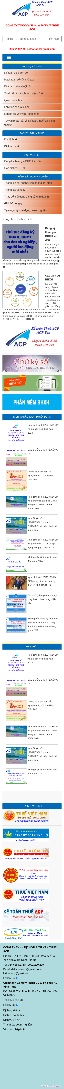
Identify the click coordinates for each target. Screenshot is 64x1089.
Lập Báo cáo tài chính (17, 107)
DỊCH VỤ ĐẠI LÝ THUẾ (32, 133)
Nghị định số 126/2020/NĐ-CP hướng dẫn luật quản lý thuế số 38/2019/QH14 (42, 581)
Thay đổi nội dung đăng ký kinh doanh (26, 196)
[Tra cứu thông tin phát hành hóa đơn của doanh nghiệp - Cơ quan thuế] (26, 874)
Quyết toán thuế (13, 100)
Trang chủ (8, 219)
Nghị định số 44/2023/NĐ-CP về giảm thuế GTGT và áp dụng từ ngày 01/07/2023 (43, 543)
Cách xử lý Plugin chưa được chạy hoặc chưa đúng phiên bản (43, 599)
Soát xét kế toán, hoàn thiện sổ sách (25, 93)
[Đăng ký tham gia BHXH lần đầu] (20, 241)
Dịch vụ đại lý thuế (14, 1015)
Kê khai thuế (11, 146)
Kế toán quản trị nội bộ (17, 86)
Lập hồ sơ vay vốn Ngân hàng (21, 113)
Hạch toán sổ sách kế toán (19, 79)
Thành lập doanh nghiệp (17, 1024)
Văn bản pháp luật (14, 1029)
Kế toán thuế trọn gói (16, 72)
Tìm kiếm (54, 38)
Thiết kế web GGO (51, 1086)
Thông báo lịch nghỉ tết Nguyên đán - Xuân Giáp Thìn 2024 (40, 475)
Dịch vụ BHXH (25, 219)
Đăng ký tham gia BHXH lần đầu (23, 161)
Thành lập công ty (14, 189)
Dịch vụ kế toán (12, 1010)
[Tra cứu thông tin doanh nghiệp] (26, 815)
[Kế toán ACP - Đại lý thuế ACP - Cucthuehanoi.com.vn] (26, 914)
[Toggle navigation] (9, 57)
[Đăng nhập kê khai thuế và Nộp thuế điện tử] (26, 854)
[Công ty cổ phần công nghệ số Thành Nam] (26, 933)
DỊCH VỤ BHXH (32, 155)
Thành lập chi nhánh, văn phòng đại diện (28, 183)
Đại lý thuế (10, 139)
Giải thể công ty (13, 203)
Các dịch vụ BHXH (15, 168)
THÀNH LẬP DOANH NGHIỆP (32, 176)
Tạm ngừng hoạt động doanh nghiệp (25, 210)
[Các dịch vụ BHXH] (20, 289)
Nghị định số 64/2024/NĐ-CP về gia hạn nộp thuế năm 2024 (43, 429)
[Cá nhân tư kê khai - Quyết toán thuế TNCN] (26, 895)
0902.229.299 (17, 49)
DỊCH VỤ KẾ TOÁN (32, 66)
